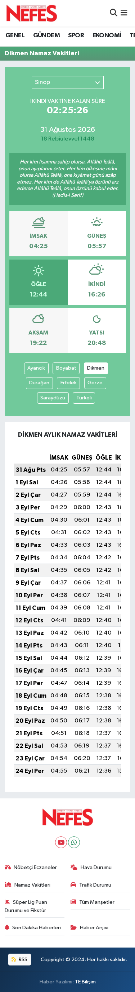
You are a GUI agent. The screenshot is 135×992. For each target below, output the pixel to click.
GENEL (14, 35)
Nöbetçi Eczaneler (35, 867)
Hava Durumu (96, 867)
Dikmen (95, 368)
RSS (22, 959)
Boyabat (66, 368)
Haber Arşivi (94, 927)
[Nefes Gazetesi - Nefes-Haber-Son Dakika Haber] (32, 13)
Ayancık (36, 368)
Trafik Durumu (95, 885)
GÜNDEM (46, 35)
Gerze (95, 382)
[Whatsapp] (74, 842)
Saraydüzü (52, 397)
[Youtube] (61, 842)
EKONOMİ (107, 35)
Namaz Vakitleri (32, 885)
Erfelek (68, 382)
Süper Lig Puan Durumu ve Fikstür (26, 906)
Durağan (39, 382)
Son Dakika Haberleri (36, 927)
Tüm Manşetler (96, 902)
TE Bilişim (85, 981)
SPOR (76, 35)
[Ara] (113, 13)
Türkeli (84, 397)
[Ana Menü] (124, 13)
